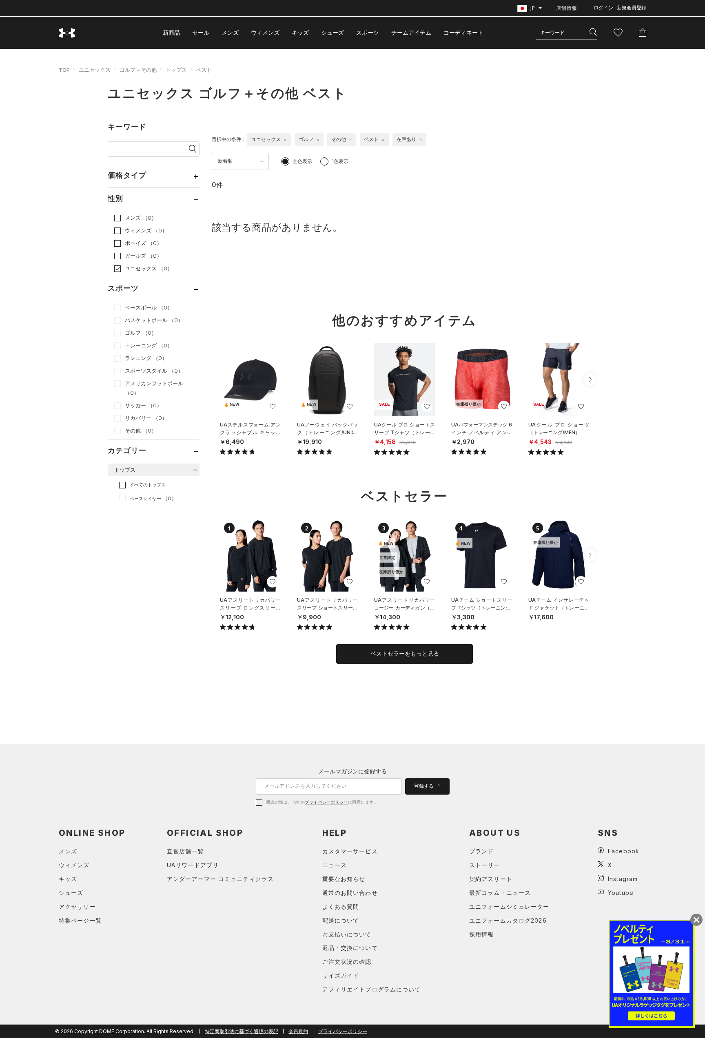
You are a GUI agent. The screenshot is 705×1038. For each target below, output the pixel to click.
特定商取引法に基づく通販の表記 (241, 1031)
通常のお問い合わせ (350, 892)
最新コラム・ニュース (500, 892)
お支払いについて (347, 934)
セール (200, 32)
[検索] (593, 32)
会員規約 (298, 1031)
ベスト (204, 69)
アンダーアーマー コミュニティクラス (220, 878)
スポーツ (367, 32)
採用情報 (481, 934)
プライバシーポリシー (326, 801)
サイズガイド (340, 975)
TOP (64, 69)
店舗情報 (566, 8)
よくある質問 (340, 906)
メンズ (230, 32)
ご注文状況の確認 (347, 961)
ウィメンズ (265, 32)
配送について (340, 920)
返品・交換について (350, 947)
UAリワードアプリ (193, 864)
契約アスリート (490, 878)
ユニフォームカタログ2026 (508, 920)
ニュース (334, 864)
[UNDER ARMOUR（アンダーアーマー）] (67, 32)
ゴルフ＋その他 (138, 69)
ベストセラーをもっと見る (404, 653)
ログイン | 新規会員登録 (620, 8)
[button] (589, 379)
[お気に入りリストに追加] (272, 406)
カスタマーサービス (350, 851)
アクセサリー (77, 906)
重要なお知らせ (344, 878)
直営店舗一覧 (185, 851)
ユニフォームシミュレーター (509, 906)
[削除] (285, 139)
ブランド (481, 851)
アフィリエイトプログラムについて (371, 989)
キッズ (300, 32)
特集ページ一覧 (80, 920)
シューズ (332, 32)
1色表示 (340, 161)
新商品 (171, 32)
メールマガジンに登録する (352, 771)
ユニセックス (95, 69)
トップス (176, 69)
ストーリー (484, 864)
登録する (424, 786)
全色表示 (302, 161)
